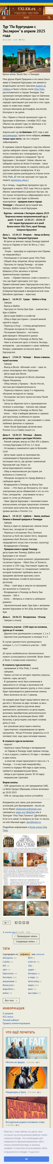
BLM (30, 957)
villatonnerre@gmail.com (28, 808)
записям (40, 954)
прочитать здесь (19, 180)
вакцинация (8, 981)
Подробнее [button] (34, 1152)
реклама (8, 932)
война (6, 993)
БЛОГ (26, 17)
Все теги (9, 1000)
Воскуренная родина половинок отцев (25, 1122)
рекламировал (10, 135)
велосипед (33, 981)
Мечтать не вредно (15, 1062)
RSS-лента (8, 1016)
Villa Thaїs (39, 89)
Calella (6, 961)
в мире (31, 977)
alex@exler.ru (33, 822)
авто (5, 969)
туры (14, 932)
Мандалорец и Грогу (16, 1092)
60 (18, 1125)
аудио (31, 969)
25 (39, 1062)
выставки (32, 993)
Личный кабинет (11, 1020)
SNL (30, 965)
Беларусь (32, 973)
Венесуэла (8, 985)
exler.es (32, 961)
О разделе (8, 1013)
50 (40, 1092)
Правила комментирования (16, 1023)
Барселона (8, 973)
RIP (4, 965)
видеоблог (8, 989)
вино (30, 989)
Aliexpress (8, 957)
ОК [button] (26, 1159)
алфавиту (25, 954)
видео (31, 985)
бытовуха (7, 977)
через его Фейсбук (25, 812)
